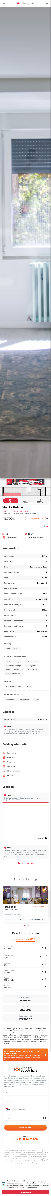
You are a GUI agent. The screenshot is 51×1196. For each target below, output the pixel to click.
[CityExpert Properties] (25, 3)
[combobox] (29, 1109)
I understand (25, 1192)
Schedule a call (25, 1127)
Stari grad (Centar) (10, 511)
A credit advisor (10, 1076)
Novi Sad (24, 511)
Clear (43, 948)
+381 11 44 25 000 (27, 1139)
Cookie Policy (18, 1185)
